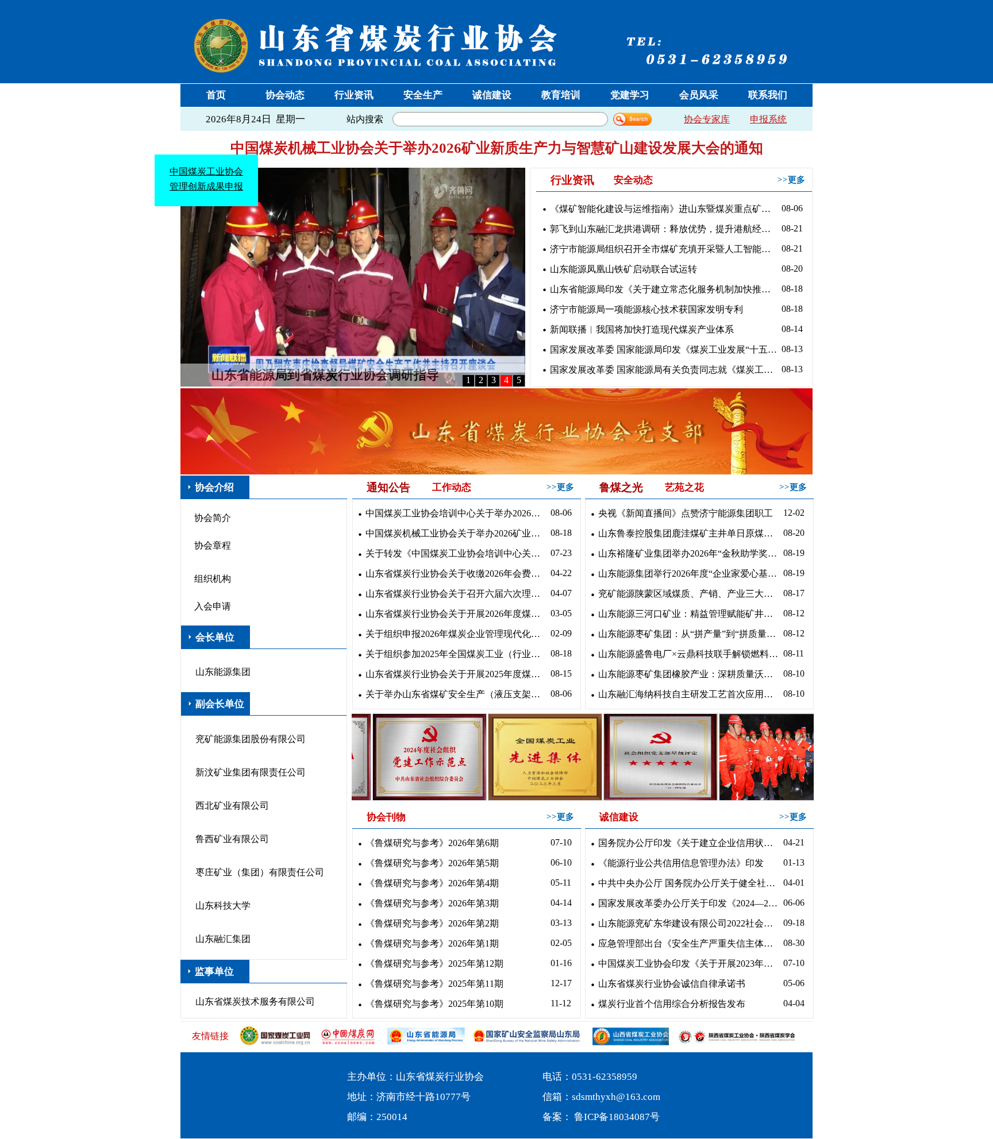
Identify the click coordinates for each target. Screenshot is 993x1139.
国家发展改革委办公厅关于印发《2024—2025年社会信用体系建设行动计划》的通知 (688, 903)
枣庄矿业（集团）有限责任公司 (259, 872)
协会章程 (212, 545)
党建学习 (629, 95)
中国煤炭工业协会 (238, 204)
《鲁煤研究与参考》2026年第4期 (432, 883)
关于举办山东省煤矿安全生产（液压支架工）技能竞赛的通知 (455, 694)
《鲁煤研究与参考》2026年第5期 (432, 863)
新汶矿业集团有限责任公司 (250, 772)
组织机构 (212, 579)
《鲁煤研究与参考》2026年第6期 (432, 843)
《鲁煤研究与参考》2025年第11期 (434, 984)
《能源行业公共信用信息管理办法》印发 (681, 863)
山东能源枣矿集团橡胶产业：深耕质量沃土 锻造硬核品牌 (688, 674)
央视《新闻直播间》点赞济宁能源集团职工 (685, 513)
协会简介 (212, 518)
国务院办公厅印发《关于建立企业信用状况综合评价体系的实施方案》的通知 (688, 843)
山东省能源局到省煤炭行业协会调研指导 (325, 375)
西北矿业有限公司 (232, 805)
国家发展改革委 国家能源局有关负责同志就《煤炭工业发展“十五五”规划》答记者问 (663, 369)
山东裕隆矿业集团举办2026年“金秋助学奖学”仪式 (688, 553)
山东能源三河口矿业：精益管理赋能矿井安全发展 (688, 614)
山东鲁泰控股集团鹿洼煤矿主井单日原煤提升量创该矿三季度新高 (688, 533)
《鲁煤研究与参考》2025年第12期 (434, 963)
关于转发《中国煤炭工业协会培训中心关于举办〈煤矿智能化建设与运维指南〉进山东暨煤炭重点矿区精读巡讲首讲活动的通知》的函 (455, 553)
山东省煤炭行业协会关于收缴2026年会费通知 (455, 573)
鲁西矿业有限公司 (232, 839)
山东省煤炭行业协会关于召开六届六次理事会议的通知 (455, 594)
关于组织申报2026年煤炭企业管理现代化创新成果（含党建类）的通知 (455, 634)
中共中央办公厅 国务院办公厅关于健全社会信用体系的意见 (688, 883)
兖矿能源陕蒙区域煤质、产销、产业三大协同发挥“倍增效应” (688, 594)
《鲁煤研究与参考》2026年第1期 (432, 943)
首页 (216, 95)
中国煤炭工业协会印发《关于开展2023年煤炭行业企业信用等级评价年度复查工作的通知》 (688, 963)
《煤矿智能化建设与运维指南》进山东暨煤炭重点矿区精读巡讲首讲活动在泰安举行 (663, 209)
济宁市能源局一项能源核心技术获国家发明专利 (646, 309)
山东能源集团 (223, 672)
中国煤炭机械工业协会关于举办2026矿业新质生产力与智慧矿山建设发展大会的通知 (496, 148)
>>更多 (791, 179)
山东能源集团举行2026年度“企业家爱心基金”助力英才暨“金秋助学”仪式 (688, 573)
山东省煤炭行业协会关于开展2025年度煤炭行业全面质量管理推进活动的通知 (455, 674)
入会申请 (212, 606)
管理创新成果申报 (238, 218)
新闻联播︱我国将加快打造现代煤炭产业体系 (642, 329)
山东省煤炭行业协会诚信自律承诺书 (671, 984)
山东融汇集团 (223, 939)
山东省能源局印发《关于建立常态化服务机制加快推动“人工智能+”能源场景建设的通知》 (663, 289)
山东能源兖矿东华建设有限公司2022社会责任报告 (688, 923)
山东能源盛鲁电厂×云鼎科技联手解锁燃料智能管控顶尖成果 (688, 654)
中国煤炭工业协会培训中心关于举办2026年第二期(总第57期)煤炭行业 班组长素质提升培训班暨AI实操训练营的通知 (455, 513)
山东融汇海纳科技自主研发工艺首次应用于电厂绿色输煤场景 (688, 694)
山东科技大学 (223, 905)
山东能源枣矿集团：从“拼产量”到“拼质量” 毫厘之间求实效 (688, 634)
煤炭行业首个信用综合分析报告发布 (671, 1004)
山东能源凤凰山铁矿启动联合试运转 (623, 269)
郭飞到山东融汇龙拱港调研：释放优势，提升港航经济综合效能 (663, 229)
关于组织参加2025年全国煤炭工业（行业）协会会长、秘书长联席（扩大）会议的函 (455, 654)
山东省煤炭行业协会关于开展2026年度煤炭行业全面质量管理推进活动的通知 (455, 614)
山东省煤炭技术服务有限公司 (255, 1001)
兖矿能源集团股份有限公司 (250, 739)
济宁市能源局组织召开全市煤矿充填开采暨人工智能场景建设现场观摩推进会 (663, 249)
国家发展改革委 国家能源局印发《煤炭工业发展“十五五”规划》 (663, 349)
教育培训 (560, 95)
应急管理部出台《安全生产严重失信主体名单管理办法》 (688, 943)
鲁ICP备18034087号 (617, 1116)
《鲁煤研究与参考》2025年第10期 (434, 1004)
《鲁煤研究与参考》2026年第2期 (432, 923)
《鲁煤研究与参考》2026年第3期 (432, 903)
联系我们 (767, 95)
